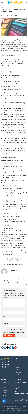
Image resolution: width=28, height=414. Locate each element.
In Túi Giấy (4, 395)
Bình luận (5, 297)
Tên (4, 310)
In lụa (2, 39)
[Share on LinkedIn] (20, 259)
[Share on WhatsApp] (7, 259)
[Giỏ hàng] (26, 2)
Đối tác (17, 367)
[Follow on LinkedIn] (13, 347)
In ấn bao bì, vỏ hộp (6, 382)
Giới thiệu (18, 362)
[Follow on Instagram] (5, 347)
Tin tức (3, 7)
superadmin (17, 15)
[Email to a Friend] (15, 259)
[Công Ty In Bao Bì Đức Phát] (14, 2)
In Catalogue (4, 390)
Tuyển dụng (18, 372)
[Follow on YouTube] (15, 347)
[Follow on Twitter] (10, 347)
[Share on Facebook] (10, 259)
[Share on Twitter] (12, 259)
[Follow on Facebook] (2, 347)
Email (4, 316)
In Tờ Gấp (4, 392)
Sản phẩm (18, 364)
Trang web (5, 323)
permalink (22, 264)
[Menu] (2, 2)
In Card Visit (4, 387)
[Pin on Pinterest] (18, 259)
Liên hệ (17, 374)
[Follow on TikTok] (7, 347)
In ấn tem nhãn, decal (6, 385)
